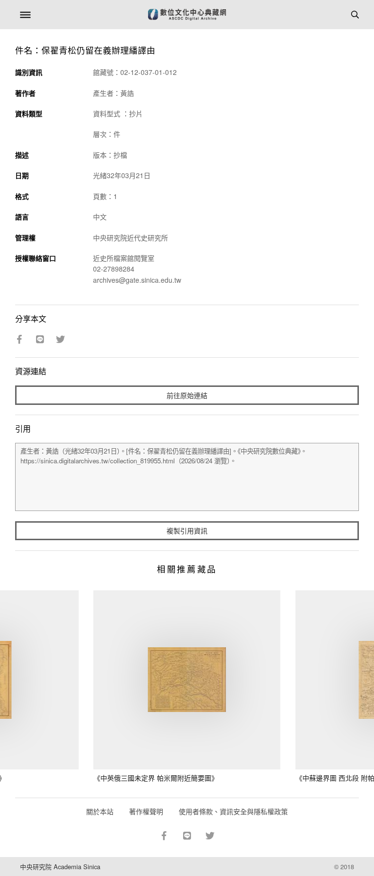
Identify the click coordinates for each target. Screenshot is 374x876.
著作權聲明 (146, 811)
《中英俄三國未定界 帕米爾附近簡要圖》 (156, 778)
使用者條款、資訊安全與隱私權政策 (233, 811)
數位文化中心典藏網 (187, 14)
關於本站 (99, 811)
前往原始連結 (187, 395)
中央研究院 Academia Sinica (60, 866)
